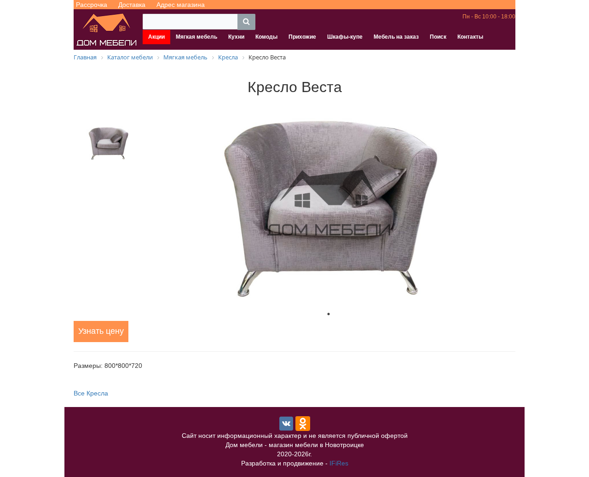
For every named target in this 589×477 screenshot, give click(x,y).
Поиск (438, 37)
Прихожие (302, 37)
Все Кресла (91, 393)
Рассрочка (91, 4)
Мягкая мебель (196, 37)
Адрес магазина (180, 4)
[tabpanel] (328, 203)
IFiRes (338, 463)
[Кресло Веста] (328, 203)
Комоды (266, 37)
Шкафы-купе (345, 37)
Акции (156, 37)
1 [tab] (328, 314)
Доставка (131, 4)
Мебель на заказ (396, 37)
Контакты (470, 37)
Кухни (236, 37)
